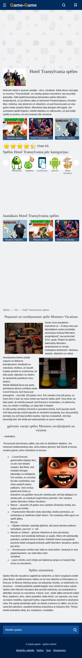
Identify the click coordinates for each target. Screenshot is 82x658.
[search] (75, 630)
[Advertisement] (35, 39)
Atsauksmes (59, 650)
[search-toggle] (64, 5)
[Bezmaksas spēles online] (23, 5)
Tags (48, 650)
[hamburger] (4, 5)
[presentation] (5, 162)
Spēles (40, 650)
